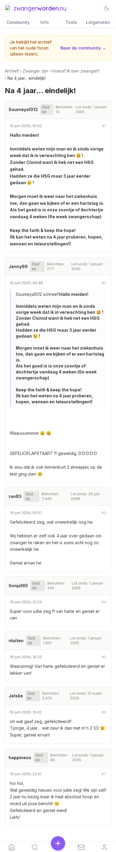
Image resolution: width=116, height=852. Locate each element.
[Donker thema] (106, 8)
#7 (103, 774)
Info (44, 22)
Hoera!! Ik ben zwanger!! (75, 70)
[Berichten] (81, 847)
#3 (103, 512)
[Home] (11, 847)
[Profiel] (104, 847)
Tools (71, 22)
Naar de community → (83, 47)
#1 (104, 126)
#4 (103, 602)
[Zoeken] (34, 847)
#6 (103, 712)
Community (18, 22)
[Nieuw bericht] (58, 844)
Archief (12, 70)
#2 (104, 283)
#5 (104, 657)
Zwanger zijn (35, 70)
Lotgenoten (98, 22)
